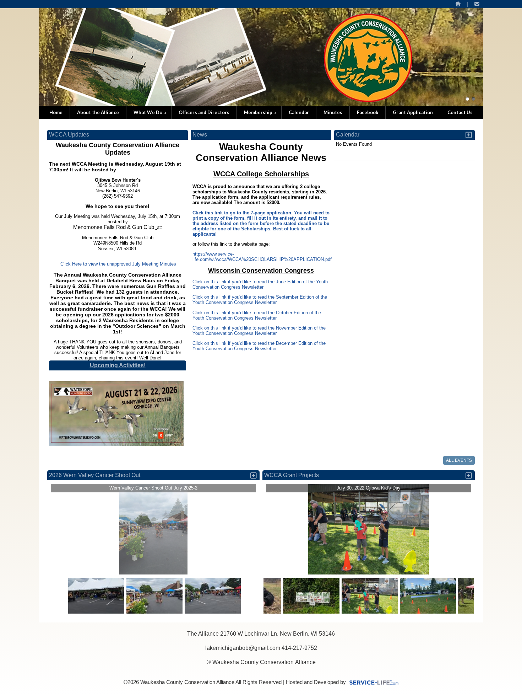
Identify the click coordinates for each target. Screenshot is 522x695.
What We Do (151, 112)
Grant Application (413, 112)
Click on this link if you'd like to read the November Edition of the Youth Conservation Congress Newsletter (259, 330)
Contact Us (460, 112)
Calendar (299, 112)
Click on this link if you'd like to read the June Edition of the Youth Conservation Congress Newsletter (260, 284)
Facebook (367, 112)
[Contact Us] (477, 4)
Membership (261, 112)
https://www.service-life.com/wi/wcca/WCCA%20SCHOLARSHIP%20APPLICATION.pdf (262, 256)
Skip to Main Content (261, 676)
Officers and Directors (204, 112)
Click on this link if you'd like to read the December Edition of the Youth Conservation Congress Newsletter (259, 346)
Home (55, 112)
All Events (459, 460)
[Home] (458, 4)
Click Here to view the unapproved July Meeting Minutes (117, 264)
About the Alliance (98, 112)
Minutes (332, 112)
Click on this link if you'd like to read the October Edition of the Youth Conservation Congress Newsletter (256, 315)
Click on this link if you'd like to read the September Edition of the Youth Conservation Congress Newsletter (259, 299)
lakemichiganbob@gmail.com (242, 648)
